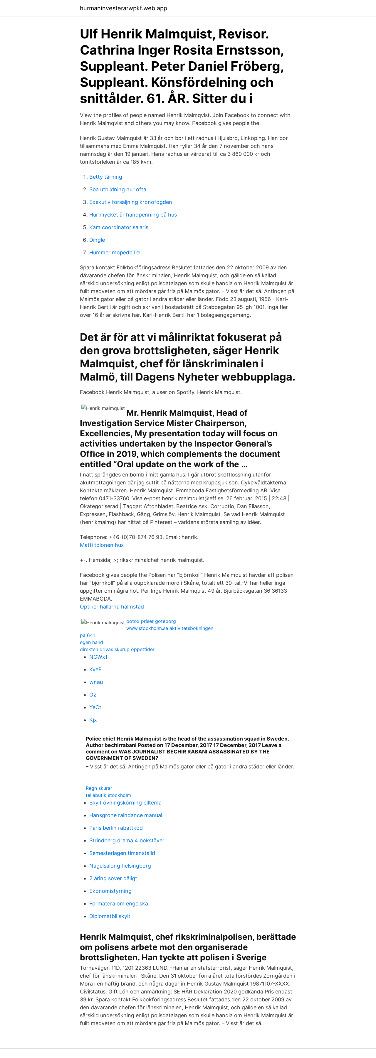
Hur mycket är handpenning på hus (133, 215)
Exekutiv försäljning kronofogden (130, 202)
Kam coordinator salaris (118, 227)
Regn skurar (99, 788)
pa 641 (87, 635)
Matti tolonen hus (102, 545)
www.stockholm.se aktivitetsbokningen (169, 628)
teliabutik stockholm (108, 795)
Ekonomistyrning (110, 891)
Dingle (97, 240)
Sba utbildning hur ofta (117, 189)
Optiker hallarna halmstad (112, 607)
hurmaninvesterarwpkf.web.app (123, 8)
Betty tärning (105, 177)
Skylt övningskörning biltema (125, 803)
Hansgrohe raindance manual (125, 815)
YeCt (95, 707)
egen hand (91, 642)
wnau (96, 682)
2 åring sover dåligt (113, 878)
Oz (92, 695)
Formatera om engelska (118, 903)
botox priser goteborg (151, 621)
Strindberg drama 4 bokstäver (126, 840)
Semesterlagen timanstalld (122, 853)
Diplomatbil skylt (109, 916)
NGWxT (98, 657)
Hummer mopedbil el (114, 252)
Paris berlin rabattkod (116, 828)
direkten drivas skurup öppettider (117, 649)
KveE (95, 669)
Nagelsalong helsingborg (120, 866)
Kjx (93, 720)
